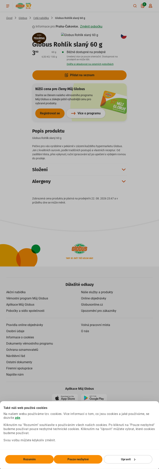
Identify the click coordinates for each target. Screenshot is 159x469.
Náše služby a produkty (97, 292)
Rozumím (29, 459)
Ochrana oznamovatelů (22, 350)
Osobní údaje (15, 331)
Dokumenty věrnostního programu (29, 343)
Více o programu (89, 113)
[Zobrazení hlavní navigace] (7, 6)
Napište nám (15, 374)
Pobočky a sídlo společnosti (25, 311)
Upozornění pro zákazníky (98, 311)
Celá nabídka (41, 18)
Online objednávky (93, 298)
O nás (85, 331)
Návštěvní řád (15, 356)
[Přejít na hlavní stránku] (20, 6)
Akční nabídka (16, 292)
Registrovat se (50, 113)
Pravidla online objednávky (24, 325)
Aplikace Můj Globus (20, 304)
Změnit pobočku (91, 26)
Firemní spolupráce (19, 368)
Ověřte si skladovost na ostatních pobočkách (90, 64)
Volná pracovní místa (95, 325)
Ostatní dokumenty (19, 362)
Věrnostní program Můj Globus (27, 298)
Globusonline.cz (92, 304)
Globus (23, 18)
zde (17, 418)
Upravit (126, 459)
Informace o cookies (20, 337)
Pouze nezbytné (77, 459)
